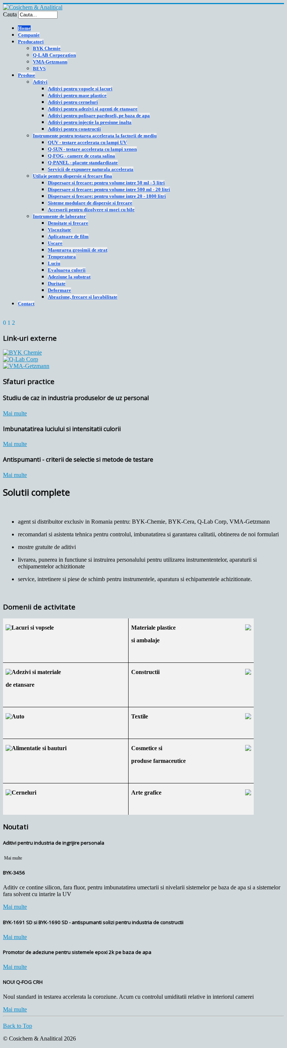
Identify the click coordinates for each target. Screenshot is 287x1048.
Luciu (54, 263)
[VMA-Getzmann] (26, 366)
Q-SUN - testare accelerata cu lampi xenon (92, 149)
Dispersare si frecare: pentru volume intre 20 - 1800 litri (107, 196)
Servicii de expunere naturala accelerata (90, 169)
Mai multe (15, 413)
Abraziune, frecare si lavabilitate (82, 297)
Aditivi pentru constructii (74, 129)
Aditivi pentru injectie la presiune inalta (90, 122)
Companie (29, 35)
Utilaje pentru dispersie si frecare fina (72, 176)
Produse (26, 75)
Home (24, 28)
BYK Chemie (47, 48)
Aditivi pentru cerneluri (73, 102)
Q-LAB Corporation (54, 55)
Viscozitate (59, 230)
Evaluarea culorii (67, 270)
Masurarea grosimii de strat (77, 250)
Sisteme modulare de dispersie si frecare (90, 203)
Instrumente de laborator (59, 216)
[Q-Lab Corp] (20, 359)
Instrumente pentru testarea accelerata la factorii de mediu (95, 135)
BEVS (39, 68)
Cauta (10, 14)
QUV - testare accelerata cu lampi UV (87, 142)
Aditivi (40, 82)
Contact (26, 303)
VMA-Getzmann (50, 62)
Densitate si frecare (68, 223)
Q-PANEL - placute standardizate (83, 162)
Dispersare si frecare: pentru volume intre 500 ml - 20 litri (109, 189)
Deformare (59, 290)
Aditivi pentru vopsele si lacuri (80, 88)
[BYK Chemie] (22, 352)
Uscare (55, 243)
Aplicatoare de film (68, 236)
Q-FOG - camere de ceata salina (81, 156)
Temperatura (62, 256)
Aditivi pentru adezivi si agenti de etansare (93, 109)
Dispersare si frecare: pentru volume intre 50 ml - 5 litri (106, 182)
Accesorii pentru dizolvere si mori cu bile (91, 209)
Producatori (31, 41)
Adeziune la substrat (69, 277)
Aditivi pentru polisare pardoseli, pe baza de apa (99, 115)
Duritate (56, 283)
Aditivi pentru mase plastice (77, 95)
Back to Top (17, 1026)
